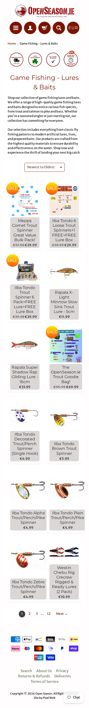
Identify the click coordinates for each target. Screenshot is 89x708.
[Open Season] (44, 11)
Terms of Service (45, 681)
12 (48, 614)
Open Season (43, 693)
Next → (62, 614)
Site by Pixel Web (44, 698)
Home (12, 43)
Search (26, 671)
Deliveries (62, 676)
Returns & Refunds (34, 676)
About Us (44, 671)
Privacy (62, 671)
